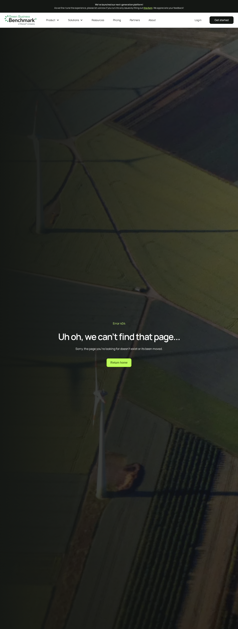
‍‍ (222, 20)
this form (148, 7)
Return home (119, 362)
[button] (52, 20)
